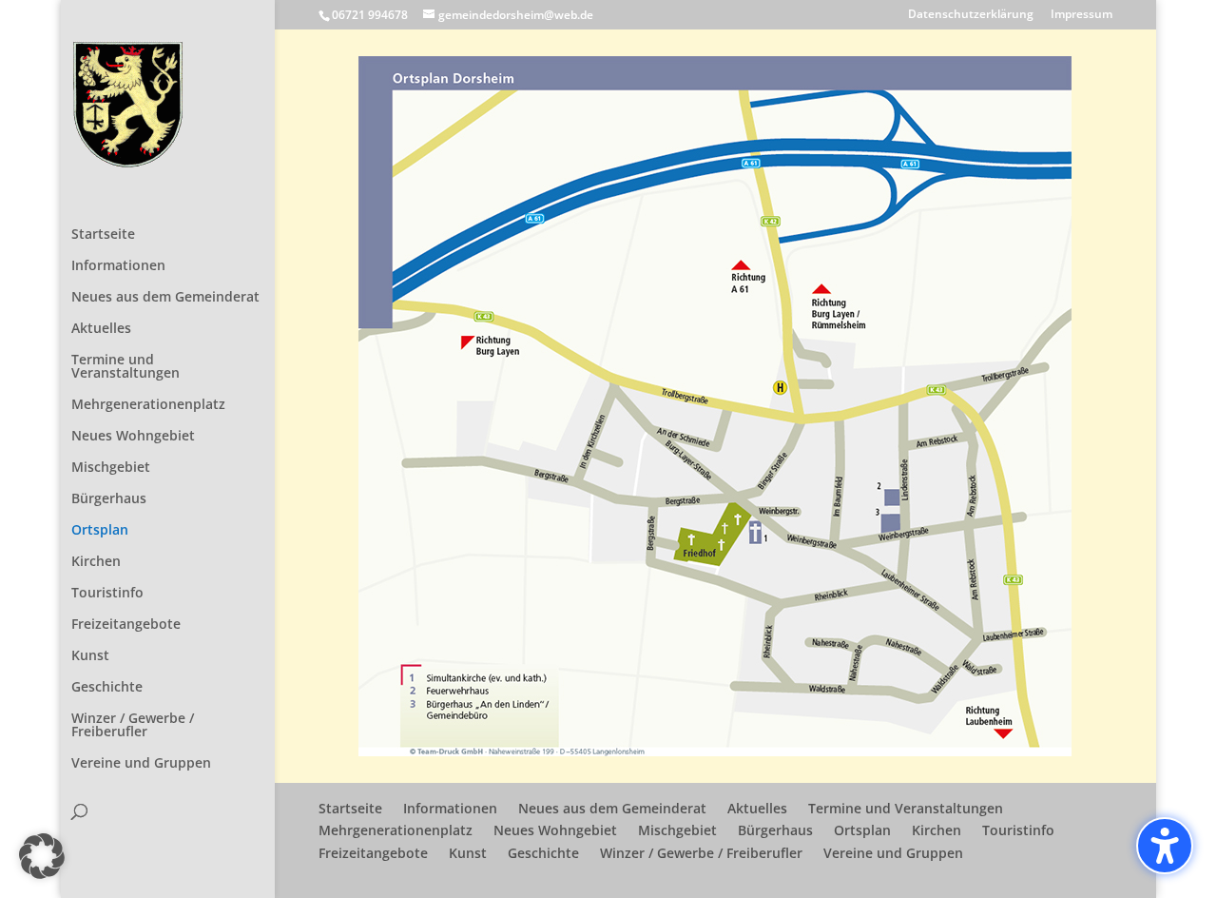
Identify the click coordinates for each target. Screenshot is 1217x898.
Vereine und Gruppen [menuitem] (141, 763)
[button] (42, 856)
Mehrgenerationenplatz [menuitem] (148, 405)
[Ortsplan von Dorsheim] (715, 751)
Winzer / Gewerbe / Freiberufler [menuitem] (132, 726)
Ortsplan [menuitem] (99, 530)
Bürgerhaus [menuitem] (108, 499)
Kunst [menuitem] (90, 656)
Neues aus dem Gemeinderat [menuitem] (165, 297)
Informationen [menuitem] (118, 266)
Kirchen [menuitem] (96, 562)
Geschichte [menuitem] (107, 687)
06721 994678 (370, 15)
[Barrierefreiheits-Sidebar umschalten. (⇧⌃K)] (1164, 845)
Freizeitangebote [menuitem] (126, 625)
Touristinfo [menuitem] (107, 593)
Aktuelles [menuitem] (101, 329)
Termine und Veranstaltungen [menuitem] (125, 367)
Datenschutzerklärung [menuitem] (970, 15)
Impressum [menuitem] (1081, 15)
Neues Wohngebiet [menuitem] (133, 436)
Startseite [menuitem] (103, 235)
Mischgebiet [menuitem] (110, 468)
